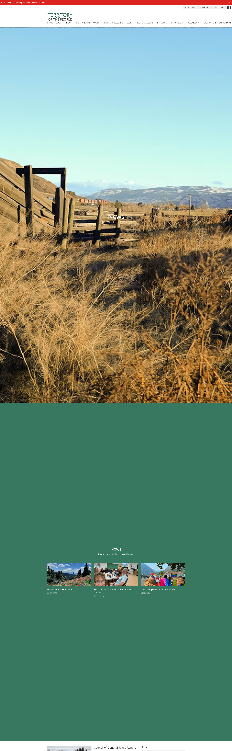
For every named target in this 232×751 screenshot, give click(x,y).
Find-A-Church (82, 23)
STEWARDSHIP (177, 23)
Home (194, 7)
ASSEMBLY (192, 23)
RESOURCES (162, 23)
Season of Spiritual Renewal (217, 23)
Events (130, 23)
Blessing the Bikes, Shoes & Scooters (30, 2)
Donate (222, 7)
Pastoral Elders (145, 23)
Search (186, 7)
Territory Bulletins (113, 23)
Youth (96, 23)
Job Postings (203, 7)
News (68, 23)
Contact (214, 7)
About (59, 23)
